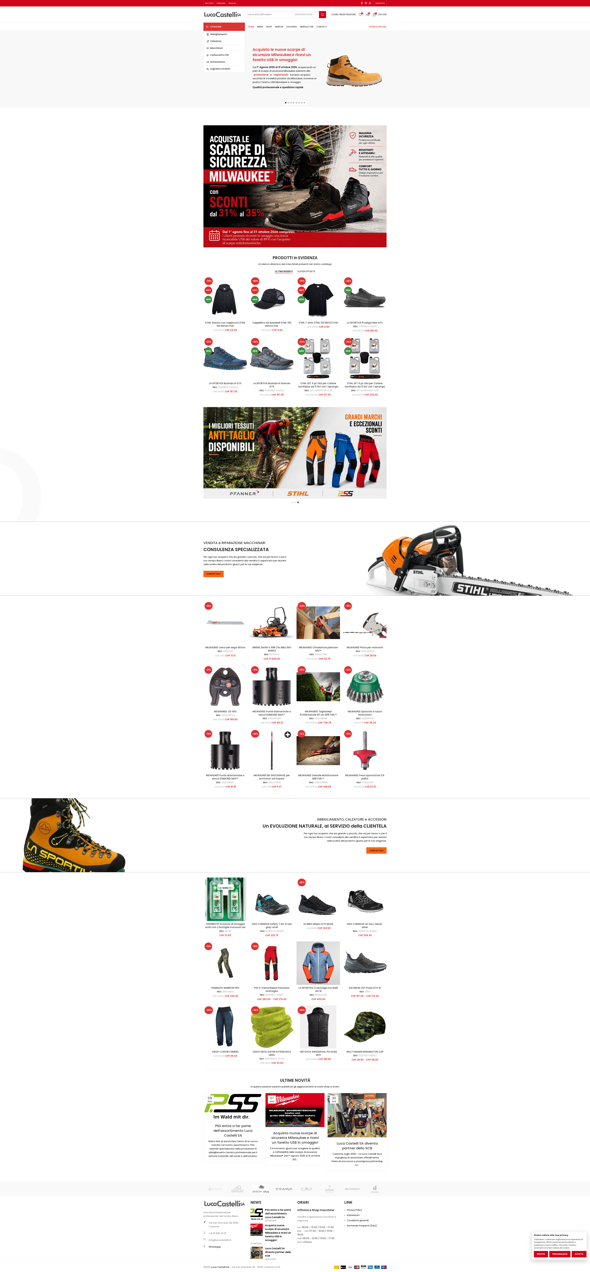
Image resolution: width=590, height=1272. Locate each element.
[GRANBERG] (329, 1219)
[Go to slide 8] (304, 102)
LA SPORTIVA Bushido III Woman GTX (271, 385)
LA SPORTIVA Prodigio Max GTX (365, 322)
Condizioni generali (358, 1250)
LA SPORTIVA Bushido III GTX (225, 383)
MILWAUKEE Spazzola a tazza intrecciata (365, 743)
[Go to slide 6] (299, 102)
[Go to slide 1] (285, 102)
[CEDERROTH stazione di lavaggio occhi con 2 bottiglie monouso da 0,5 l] (225, 930)
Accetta (579, 1254)
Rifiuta (541, 1254)
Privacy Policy (354, 1240)
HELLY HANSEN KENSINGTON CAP (364, 1082)
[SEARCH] (322, 14)
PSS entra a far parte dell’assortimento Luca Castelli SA (232, 1161)
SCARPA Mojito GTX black (318, 954)
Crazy (264, 56)
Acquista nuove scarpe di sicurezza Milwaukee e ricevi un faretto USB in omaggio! (295, 1168)
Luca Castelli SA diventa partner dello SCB (357, 1176)
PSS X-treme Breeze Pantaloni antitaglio (271, 1020)
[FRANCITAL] (283, 1219)
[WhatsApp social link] (370, 3)
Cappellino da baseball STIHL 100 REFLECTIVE (271, 324)
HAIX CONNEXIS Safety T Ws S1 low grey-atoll (272, 956)
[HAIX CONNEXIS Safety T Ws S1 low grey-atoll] (271, 930)
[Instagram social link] (366, 3)
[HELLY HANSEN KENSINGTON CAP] (365, 1057)
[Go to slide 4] (293, 102)
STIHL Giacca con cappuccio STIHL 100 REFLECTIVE (225, 324)
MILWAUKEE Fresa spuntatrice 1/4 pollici (364, 807)
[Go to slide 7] (302, 102)
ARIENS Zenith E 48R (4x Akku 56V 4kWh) (271, 679)
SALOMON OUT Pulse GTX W (365, 1018)
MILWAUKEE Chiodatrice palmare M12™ (318, 679)
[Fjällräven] (214, 1219)
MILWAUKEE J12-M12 (225, 742)
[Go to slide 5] (296, 102)
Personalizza (559, 1254)
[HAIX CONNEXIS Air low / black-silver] (365, 930)
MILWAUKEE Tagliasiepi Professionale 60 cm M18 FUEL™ (318, 743)
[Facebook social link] (362, 3)
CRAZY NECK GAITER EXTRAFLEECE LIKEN (271, 1084)
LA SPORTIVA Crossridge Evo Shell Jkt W (318, 1020)
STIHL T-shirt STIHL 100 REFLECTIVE (318, 322)
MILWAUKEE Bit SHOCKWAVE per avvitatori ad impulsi (272, 807)
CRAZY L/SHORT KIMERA (225, 1082)
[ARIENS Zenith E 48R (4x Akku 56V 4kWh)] (271, 653)
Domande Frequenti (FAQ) (362, 1256)
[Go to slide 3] (291, 102)
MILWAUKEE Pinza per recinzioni (365, 678)
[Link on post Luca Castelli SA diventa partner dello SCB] (357, 1146)
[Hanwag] (375, 1219)
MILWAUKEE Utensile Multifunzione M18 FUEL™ (318, 807)
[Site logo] (222, 14)
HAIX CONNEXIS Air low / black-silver (365, 956)
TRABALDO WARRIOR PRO (225, 1018)
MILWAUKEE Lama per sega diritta (225, 678)
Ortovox (299, 56)
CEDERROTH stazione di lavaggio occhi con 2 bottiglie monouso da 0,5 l (225, 958)
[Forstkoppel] (237, 1219)
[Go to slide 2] (288, 102)
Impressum (353, 1245)
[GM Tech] (306, 1219)
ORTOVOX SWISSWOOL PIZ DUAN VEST (318, 1084)
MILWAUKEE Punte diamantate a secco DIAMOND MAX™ (272, 743)
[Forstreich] (260, 1219)
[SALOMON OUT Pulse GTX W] (365, 993)
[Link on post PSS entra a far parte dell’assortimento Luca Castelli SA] (232, 1137)
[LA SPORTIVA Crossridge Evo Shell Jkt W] (318, 993)
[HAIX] (352, 1219)
